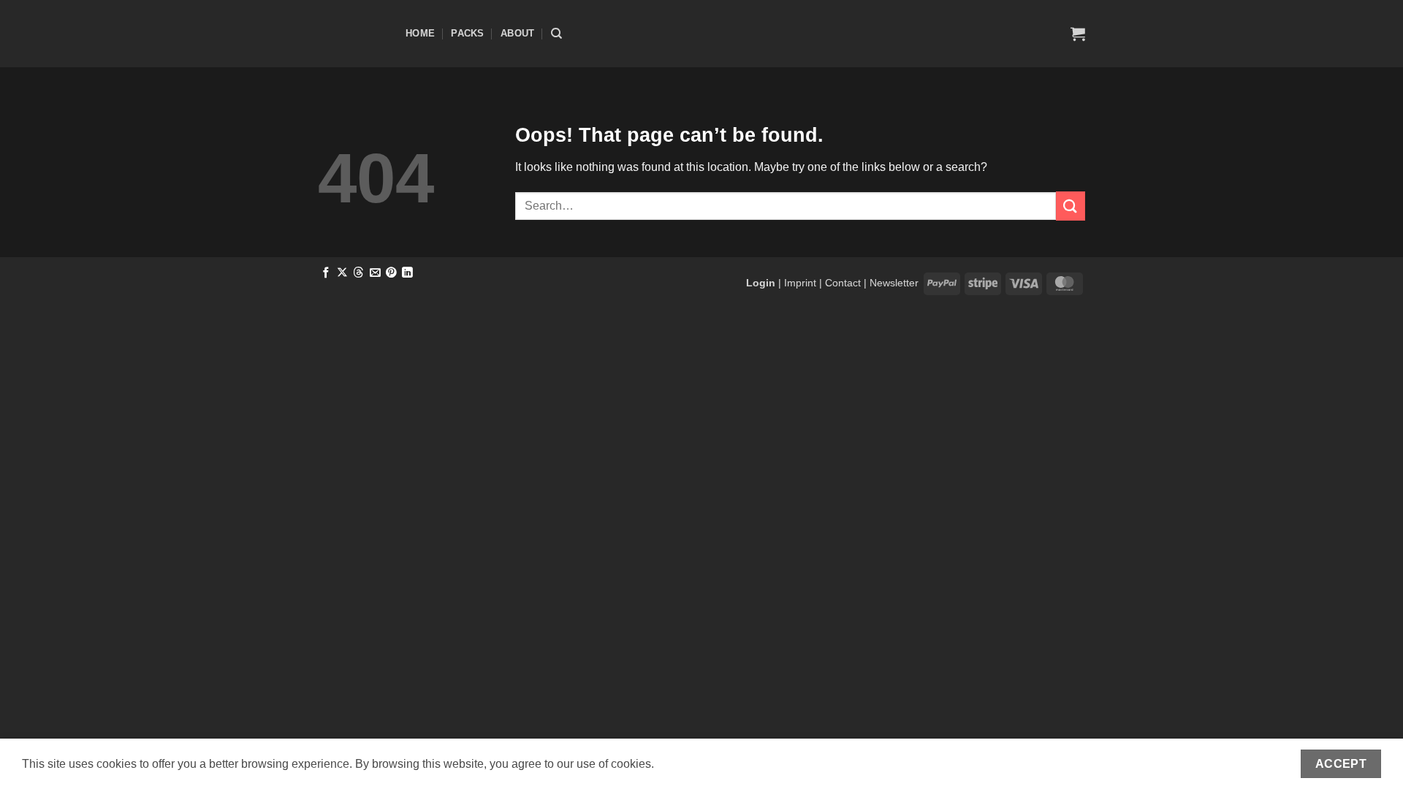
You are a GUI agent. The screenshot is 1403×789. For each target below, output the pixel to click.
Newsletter (894, 283)
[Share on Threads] (358, 273)
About (517, 33)
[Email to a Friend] (375, 273)
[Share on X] (342, 273)
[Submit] (1070, 205)
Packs (467, 33)
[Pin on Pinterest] (391, 273)
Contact (843, 283)
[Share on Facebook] (326, 273)
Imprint (800, 283)
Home (420, 33)
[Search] (556, 33)
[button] (1078, 34)
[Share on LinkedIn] (407, 273)
